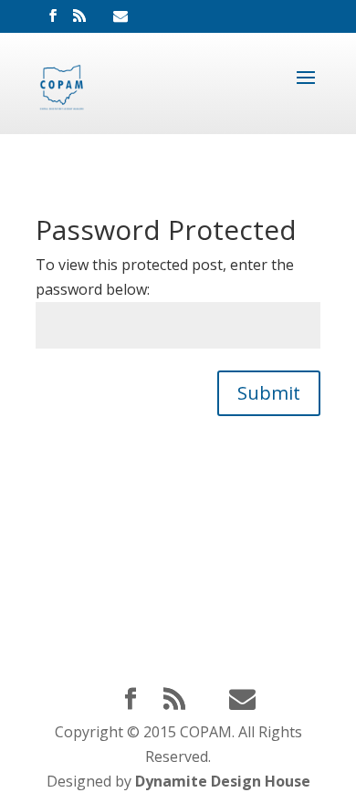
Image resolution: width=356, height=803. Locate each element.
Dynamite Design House (222, 781)
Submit (268, 393)
